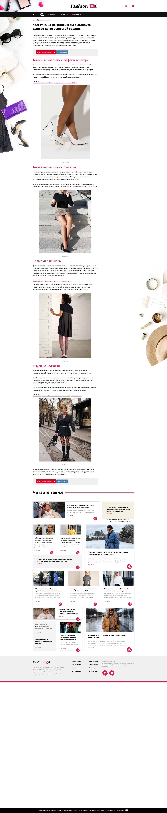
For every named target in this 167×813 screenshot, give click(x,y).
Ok (127, 810)
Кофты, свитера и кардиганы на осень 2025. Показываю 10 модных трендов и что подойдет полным (70, 541)
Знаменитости (76, 664)
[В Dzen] (132, 6)
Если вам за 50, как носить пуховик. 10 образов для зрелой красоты (107, 637)
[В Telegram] (124, 6)
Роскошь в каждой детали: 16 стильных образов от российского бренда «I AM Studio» (57, 396)
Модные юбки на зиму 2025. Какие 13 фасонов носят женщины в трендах (116, 590)
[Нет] (165, 810)
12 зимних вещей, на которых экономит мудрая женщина (43, 641)
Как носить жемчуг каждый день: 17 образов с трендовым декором (52, 281)
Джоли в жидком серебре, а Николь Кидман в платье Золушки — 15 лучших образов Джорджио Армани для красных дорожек (120, 521)
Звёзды (53, 14)
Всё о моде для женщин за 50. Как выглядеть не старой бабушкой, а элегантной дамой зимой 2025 (68, 612)
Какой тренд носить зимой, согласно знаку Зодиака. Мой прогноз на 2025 (83, 590)
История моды (76, 671)
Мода (65, 14)
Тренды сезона (76, 661)
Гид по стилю (76, 668)
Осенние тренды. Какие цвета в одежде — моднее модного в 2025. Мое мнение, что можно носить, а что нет (55, 560)
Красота (77, 14)
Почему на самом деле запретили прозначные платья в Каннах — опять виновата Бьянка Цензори (118, 509)
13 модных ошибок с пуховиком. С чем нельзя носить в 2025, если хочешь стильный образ (108, 553)
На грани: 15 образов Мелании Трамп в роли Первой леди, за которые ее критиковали (44, 628)
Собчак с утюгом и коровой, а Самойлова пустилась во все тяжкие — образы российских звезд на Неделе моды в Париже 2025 (43, 542)
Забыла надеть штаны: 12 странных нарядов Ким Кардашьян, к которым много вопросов (48, 591)
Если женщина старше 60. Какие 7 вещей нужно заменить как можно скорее (80, 506)
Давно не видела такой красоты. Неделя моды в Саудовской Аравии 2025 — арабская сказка (68, 638)
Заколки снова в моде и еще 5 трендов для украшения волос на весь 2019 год (55, 83)
